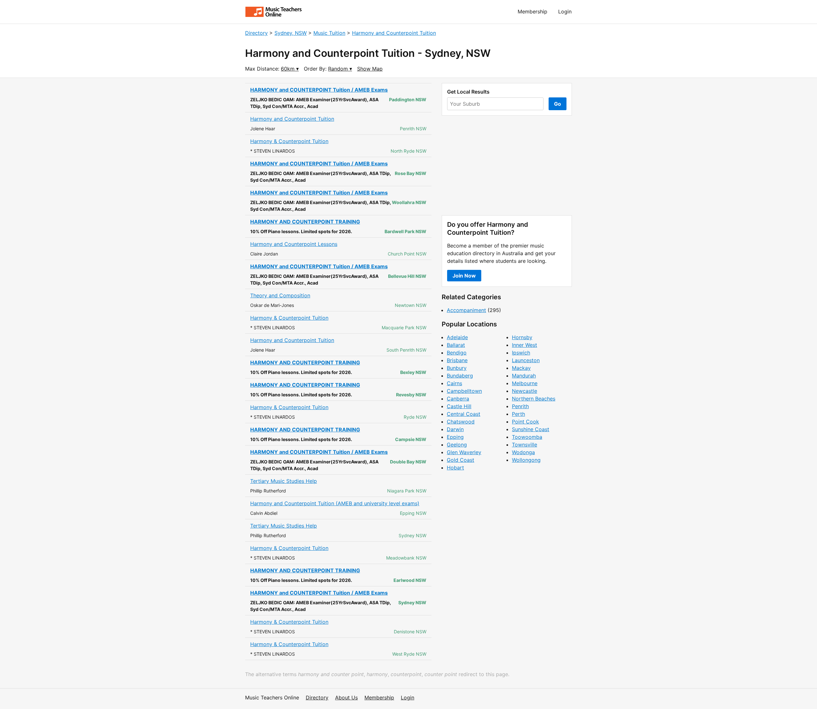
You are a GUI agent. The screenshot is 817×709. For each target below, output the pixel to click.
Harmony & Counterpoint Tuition (289, 141)
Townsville (524, 444)
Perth (518, 414)
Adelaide (457, 337)
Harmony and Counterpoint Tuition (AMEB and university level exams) (334, 503)
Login (565, 11)
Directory (256, 33)
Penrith (520, 406)
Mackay (521, 368)
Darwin (455, 429)
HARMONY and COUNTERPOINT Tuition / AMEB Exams (319, 90)
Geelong (457, 444)
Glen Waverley (464, 452)
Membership (532, 11)
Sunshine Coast (530, 429)
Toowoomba (527, 437)
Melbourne (524, 383)
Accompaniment (466, 310)
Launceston (526, 360)
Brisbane (457, 360)
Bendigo (457, 352)
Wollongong (526, 460)
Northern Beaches (533, 398)
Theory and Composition (280, 295)
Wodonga (523, 452)
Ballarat (456, 345)
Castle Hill (459, 406)
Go (557, 104)
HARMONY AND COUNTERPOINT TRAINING (305, 221)
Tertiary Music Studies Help (283, 481)
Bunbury (457, 368)
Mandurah (524, 375)
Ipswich (521, 352)
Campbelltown (464, 391)
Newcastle (524, 391)
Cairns (454, 383)
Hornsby (522, 337)
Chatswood (461, 421)
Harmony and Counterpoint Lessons (293, 244)
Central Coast (463, 414)
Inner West (524, 345)
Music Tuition (329, 33)
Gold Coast (460, 460)
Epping (455, 437)
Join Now (464, 275)
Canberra (458, 398)
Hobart (455, 467)
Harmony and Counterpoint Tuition (394, 33)
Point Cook (525, 421)
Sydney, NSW (290, 33)
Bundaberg (460, 375)
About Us (346, 697)
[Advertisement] (507, 165)
